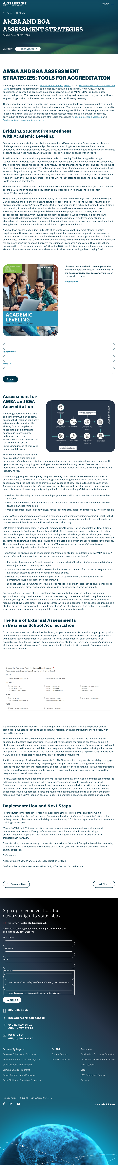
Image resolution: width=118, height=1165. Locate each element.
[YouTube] (18, 1103)
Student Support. (25, 931)
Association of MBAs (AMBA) (55, 85)
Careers (85, 1080)
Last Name (9, 351)
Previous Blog (18, 884)
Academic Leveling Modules (87, 117)
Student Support (60, 1054)
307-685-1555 (18, 1010)
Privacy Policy (9, 1098)
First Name (71, 281)
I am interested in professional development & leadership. (34, 992)
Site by (98, 1104)
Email (7, 363)
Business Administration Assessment (23, 120)
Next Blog (102, 884)
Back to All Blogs (16, 13)
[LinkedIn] (11, 1103)
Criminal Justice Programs (16, 1070)
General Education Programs (17, 1064)
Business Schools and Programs (19, 1054)
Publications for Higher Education (98, 1054)
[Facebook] (4, 1103)
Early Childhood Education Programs (22, 1080)
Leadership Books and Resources (98, 1059)
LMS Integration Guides (93, 1075)
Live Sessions (88, 1064)
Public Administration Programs (19, 1075)
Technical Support (61, 1059)
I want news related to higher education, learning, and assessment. (38, 982)
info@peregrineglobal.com (27, 1017)
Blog (83, 1070)
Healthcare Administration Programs (21, 1059)
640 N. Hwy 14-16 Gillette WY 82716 (20, 1026)
